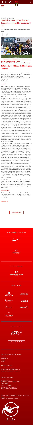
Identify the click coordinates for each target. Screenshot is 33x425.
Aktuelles (3, 357)
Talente (3, 360)
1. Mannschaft (4, 358)
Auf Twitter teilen (7, 34)
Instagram (6, 2)
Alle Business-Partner (16, 341)
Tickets (30, 2)
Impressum (10, 398)
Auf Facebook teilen (2, 34)
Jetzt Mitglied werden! (6, 365)
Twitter (9, 2)
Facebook (2, 2)
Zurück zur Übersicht (16, 212)
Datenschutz (4, 398)
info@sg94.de (8, 385)
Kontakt (16, 398)
